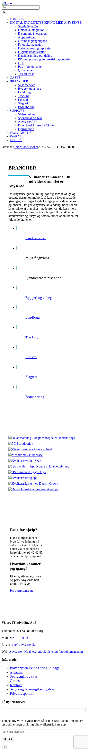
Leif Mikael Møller (26, 147)
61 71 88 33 (20, 637)
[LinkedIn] (6, 614)
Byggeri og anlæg (38, 298)
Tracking (31, 337)
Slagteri (31, 377)
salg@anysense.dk (23, 644)
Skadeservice (35, 238)
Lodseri (31, 357)
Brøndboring (35, 397)
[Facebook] (3, 614)
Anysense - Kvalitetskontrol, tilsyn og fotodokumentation (46, 651)
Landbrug (33, 317)
